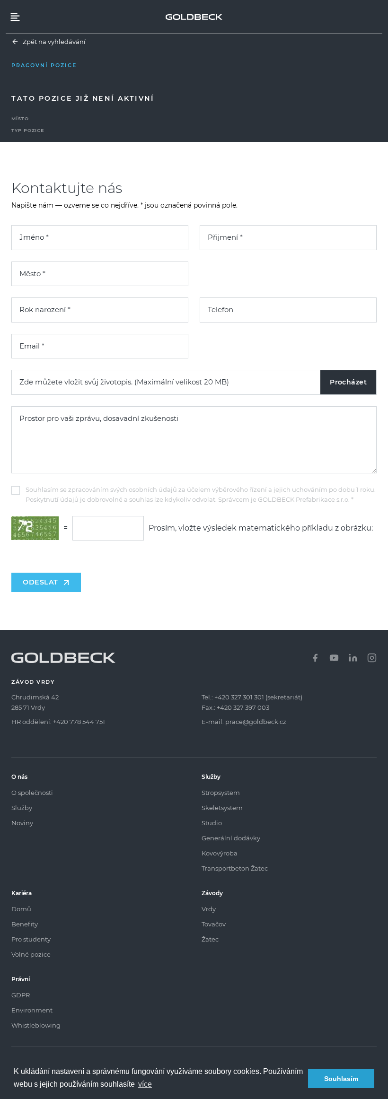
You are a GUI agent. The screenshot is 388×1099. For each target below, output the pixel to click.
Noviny (22, 823)
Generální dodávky (231, 838)
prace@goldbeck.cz (255, 721)
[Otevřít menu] (15, 17)
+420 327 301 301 (239, 697)
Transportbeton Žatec (235, 868)
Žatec (210, 939)
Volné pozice (31, 954)
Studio (212, 823)
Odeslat (40, 582)
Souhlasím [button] (341, 1078)
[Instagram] (372, 658)
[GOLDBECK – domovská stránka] (194, 17)
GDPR (20, 995)
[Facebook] (315, 658)
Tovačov (214, 924)
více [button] (145, 1084)
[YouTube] (334, 658)
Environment (32, 1010)
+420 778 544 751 (79, 721)
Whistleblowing (36, 1025)
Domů (21, 909)
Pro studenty (31, 939)
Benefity (24, 924)
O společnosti (32, 792)
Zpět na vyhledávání (54, 41)
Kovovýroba (220, 853)
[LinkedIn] (353, 658)
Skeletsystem (222, 807)
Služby (21, 807)
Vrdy (209, 909)
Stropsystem (221, 792)
